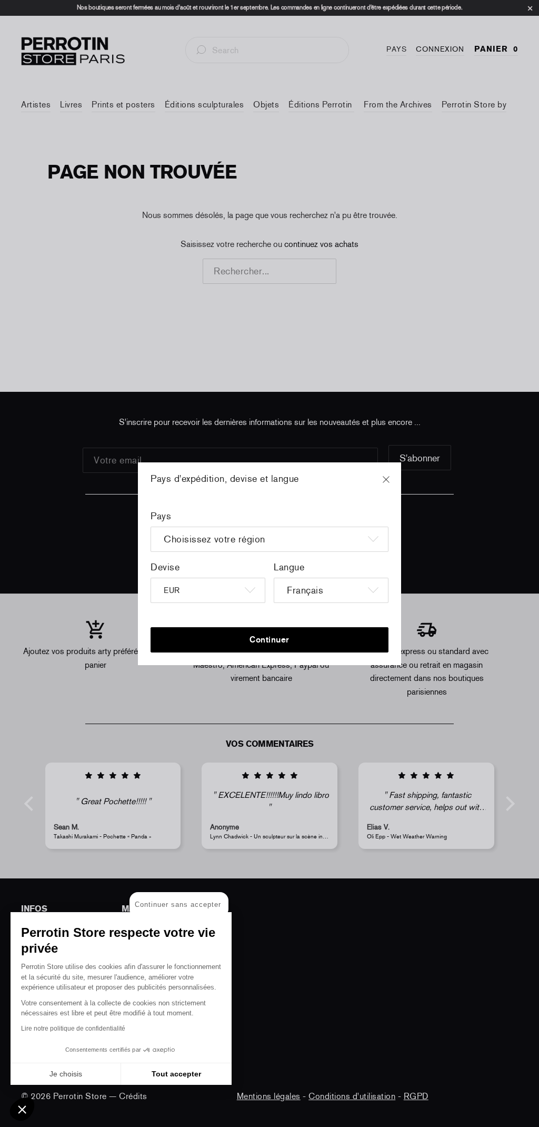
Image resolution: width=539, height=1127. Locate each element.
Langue (289, 567)
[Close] (396, 484)
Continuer (269, 639)
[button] (22, 1109)
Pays (161, 516)
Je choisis (65, 1074)
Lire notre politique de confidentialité (73, 1028)
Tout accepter (176, 1074)
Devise (165, 567)
